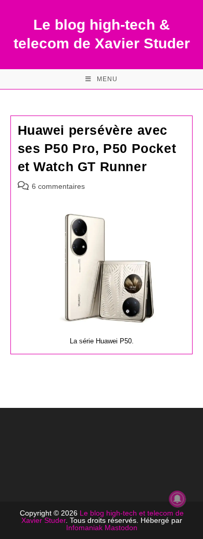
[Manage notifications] (177, 499)
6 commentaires (58, 186)
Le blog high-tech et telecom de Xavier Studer (102, 516)
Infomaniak (84, 527)
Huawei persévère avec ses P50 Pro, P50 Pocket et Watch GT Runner (97, 148)
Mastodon (121, 527)
